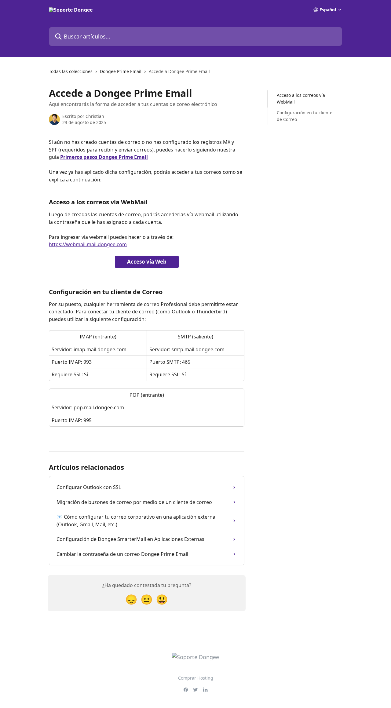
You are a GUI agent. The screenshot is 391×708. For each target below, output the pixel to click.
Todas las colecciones (71, 71)
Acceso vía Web (146, 261)
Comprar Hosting (195, 678)
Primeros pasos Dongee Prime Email (104, 157)
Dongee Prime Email (120, 71)
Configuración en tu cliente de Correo (304, 116)
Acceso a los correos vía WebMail (301, 98)
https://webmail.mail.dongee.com (88, 244)
